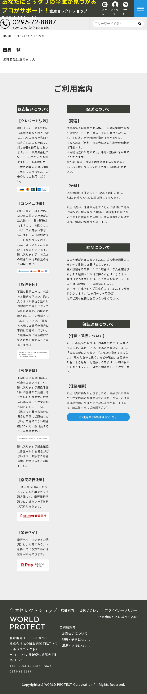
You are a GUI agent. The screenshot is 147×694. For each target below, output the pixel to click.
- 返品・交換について (75, 645)
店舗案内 (67, 610)
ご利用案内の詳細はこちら (98, 417)
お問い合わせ (89, 610)
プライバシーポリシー (121, 610)
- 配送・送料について (75, 639)
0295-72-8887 (34, 22)
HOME (7, 36)
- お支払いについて (74, 633)
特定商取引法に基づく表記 (117, 616)
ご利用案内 (73, 88)
